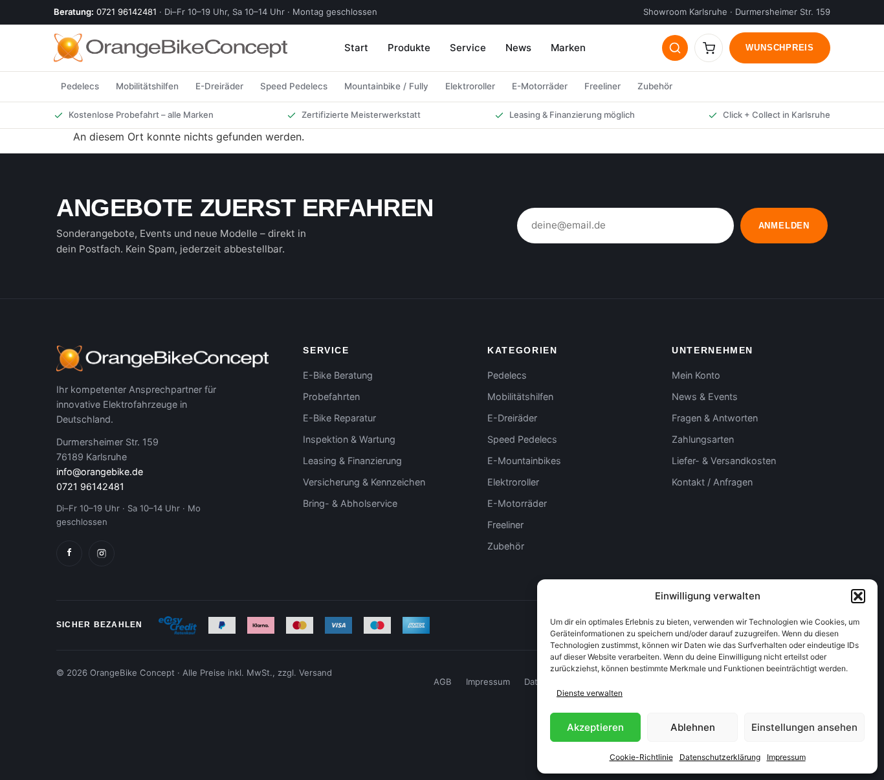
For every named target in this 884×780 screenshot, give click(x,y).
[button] (858, 596)
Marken (568, 47)
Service (468, 47)
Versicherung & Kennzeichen (364, 481)
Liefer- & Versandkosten (724, 460)
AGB (443, 681)
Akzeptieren (595, 727)
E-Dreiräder (219, 86)
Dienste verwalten (590, 693)
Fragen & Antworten (715, 417)
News (518, 47)
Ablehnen (692, 727)
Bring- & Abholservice (350, 503)
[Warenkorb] (708, 48)
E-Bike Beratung (338, 375)
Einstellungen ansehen (804, 727)
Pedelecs (80, 86)
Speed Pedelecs (293, 86)
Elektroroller (470, 86)
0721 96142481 (126, 11)
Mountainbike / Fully (386, 86)
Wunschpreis (780, 47)
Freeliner (602, 86)
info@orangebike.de (99, 471)
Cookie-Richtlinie (641, 757)
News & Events (705, 396)
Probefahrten (331, 396)
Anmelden (784, 225)
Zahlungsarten (703, 439)
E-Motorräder (540, 86)
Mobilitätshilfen (147, 86)
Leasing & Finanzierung (352, 460)
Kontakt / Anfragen (712, 481)
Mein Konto (696, 375)
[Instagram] (102, 553)
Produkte (409, 47)
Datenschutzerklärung (720, 757)
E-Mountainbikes (524, 460)
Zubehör (654, 86)
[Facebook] (69, 553)
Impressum (786, 757)
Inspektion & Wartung (349, 439)
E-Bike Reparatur (339, 417)
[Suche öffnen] (675, 48)
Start (356, 47)
